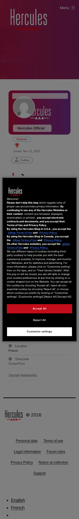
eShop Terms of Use (20, 232)
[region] (39, 259)
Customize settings (39, 331)
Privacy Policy (48, 232)
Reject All (39, 320)
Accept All (40, 308)
